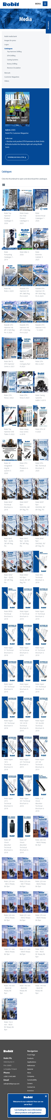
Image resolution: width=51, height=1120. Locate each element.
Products (30, 1058)
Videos (6, 81)
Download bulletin (17, 157)
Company (30, 1076)
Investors (30, 1091)
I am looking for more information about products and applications (28, 1111)
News (29, 1073)
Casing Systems (12, 60)
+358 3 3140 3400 (10, 1076)
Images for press (10, 40)
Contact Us (31, 1087)
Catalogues (8, 49)
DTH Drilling (11, 56)
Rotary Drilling (12, 64)
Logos (6, 45)
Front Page (31, 1055)
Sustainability (32, 1080)
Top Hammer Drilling (14, 52)
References (31, 1065)
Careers (30, 1083)
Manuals (7, 73)
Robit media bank (10, 36)
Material (30, 1069)
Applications (31, 1062)
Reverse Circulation (14, 68)
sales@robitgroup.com (11, 1084)
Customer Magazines (11, 77)
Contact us (48, 25)
